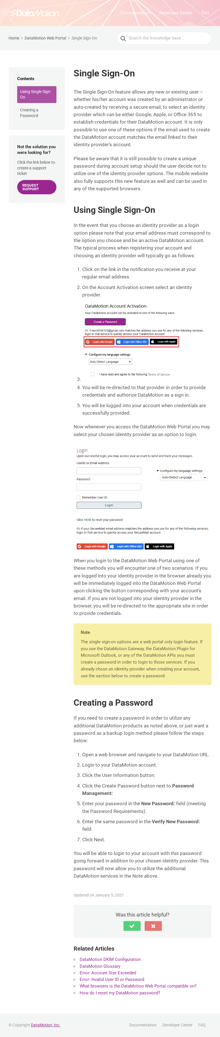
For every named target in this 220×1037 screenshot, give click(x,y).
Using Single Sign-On (35, 94)
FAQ (205, 12)
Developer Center (175, 12)
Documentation (135, 12)
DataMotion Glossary (100, 966)
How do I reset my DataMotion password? (120, 993)
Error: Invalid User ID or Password (112, 979)
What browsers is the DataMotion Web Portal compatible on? (138, 986)
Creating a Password (29, 113)
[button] (132, 926)
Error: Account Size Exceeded (108, 972)
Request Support (30, 187)
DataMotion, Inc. (45, 1025)
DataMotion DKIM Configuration (110, 959)
